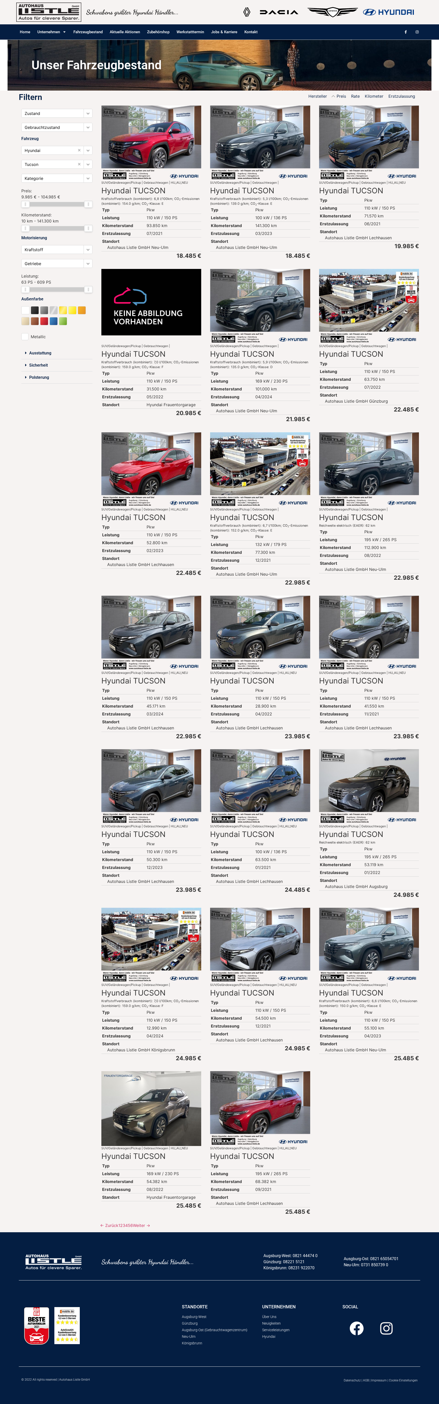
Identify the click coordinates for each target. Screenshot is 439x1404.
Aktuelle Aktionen (125, 32)
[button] (88, 113)
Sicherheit (38, 365)
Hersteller (317, 96)
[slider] (25, 204)
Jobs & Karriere (224, 32)
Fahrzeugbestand (88, 32)
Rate (355, 96)
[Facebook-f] (405, 32)
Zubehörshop (158, 32)
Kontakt (251, 32)
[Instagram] (417, 32)
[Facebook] (356, 1328)
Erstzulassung (401, 96)
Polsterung (39, 377)
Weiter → (141, 1225)
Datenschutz (352, 1380)
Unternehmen (48, 32)
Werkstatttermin (190, 32)
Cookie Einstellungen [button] (403, 1380)
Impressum (379, 1380)
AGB (366, 1380)
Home (25, 32)
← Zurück (109, 1225)
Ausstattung (40, 353)
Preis (341, 96)
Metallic (38, 336)
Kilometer (374, 96)
